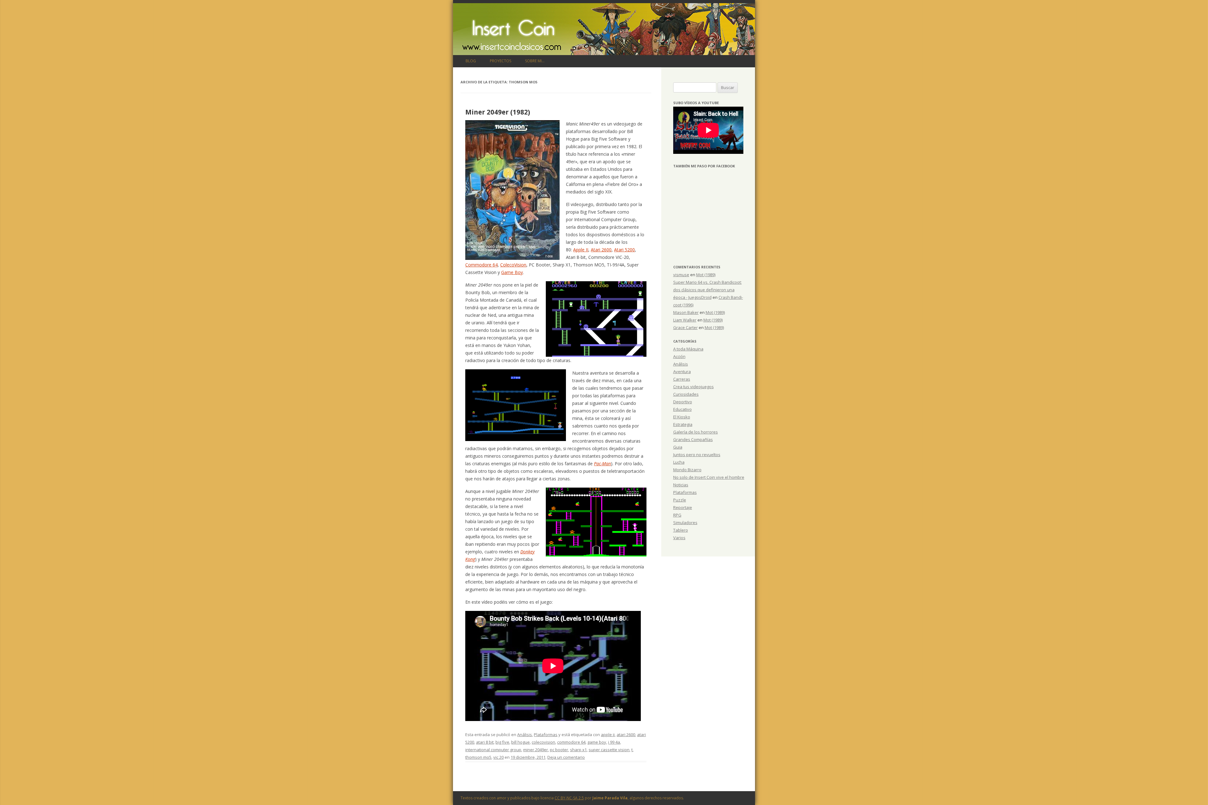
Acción (679, 356)
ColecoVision (513, 265)
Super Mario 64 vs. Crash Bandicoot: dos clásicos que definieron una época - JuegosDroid (707, 289)
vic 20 (498, 757)
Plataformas (545, 734)
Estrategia (682, 424)
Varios (679, 537)
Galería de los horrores (695, 432)
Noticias (680, 485)
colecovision (543, 742)
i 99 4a (614, 742)
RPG (677, 515)
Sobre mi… (535, 61)
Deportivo (682, 402)
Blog (471, 61)
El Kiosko (681, 417)
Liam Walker (684, 320)
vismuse (681, 274)
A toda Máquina (688, 349)
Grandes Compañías (693, 439)
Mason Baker (686, 312)
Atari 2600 (601, 250)
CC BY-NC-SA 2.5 (569, 798)
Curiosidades (686, 394)
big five (502, 742)
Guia (677, 447)
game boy (596, 742)
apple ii (608, 734)
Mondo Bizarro (687, 469)
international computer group (493, 749)
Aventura (682, 371)
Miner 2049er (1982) (497, 112)
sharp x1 (578, 749)
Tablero (680, 530)
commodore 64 (571, 742)
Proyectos (500, 61)
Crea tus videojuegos (693, 386)
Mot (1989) (705, 274)
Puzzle (679, 500)
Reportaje (682, 507)
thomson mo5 (478, 757)
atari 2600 (626, 734)
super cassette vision (609, 749)
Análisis (524, 734)
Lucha (679, 462)
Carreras (681, 379)
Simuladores (685, 522)
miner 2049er (535, 749)
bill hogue (520, 742)
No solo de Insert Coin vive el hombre (708, 477)
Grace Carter (685, 327)
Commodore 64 (481, 265)
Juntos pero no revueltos (696, 454)
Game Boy (512, 272)
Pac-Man (602, 464)
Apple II (580, 250)
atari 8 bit (485, 742)
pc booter (559, 749)
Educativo (682, 409)
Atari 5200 (624, 250)
